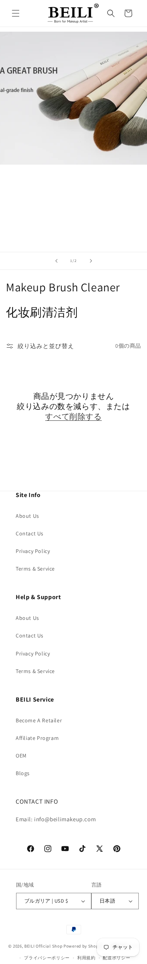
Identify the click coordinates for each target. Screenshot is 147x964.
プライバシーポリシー (47, 957)
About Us (27, 515)
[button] (15, 13)
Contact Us (30, 533)
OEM (21, 755)
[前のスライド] (56, 260)
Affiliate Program (37, 737)
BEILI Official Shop (43, 946)
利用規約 (86, 957)
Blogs (23, 773)
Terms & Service (35, 568)
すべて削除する (73, 416)
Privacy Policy (33, 551)
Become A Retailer (39, 720)
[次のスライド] (91, 260)
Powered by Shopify (84, 946)
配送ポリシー (116, 957)
